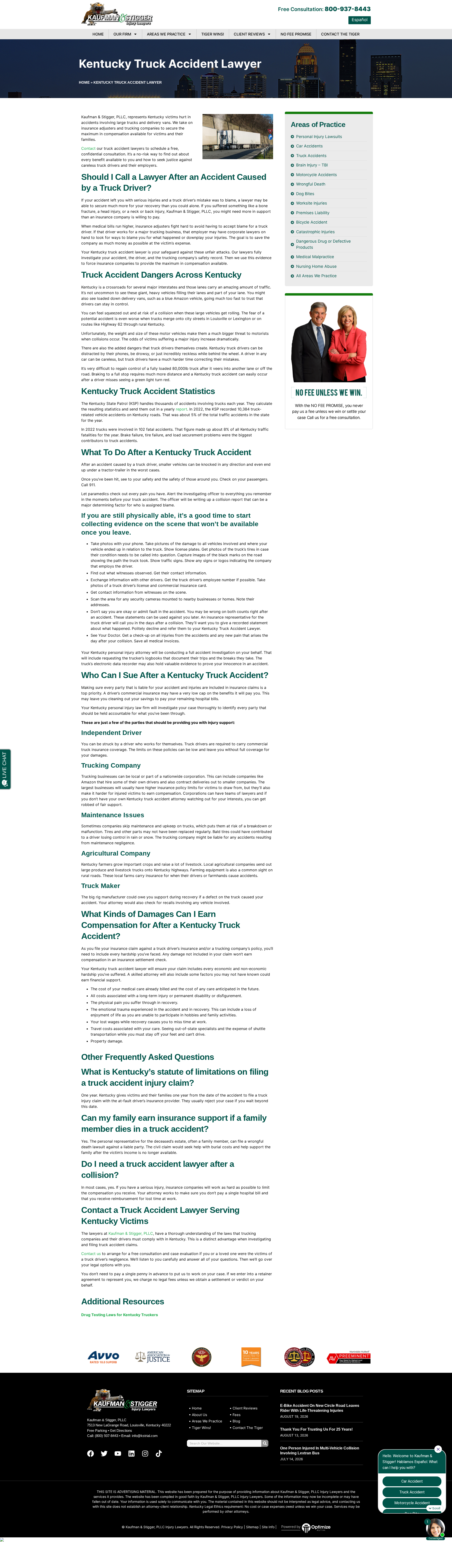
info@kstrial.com (145, 1436)
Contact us (91, 1253)
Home (98, 34)
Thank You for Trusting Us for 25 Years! (316, 1429)
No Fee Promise (296, 34)
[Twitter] (104, 1453)
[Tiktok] (158, 1453)
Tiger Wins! (212, 34)
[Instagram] (145, 1453)
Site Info (268, 1527)
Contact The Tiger (340, 34)
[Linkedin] (131, 1453)
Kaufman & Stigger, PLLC (131, 1233)
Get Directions (121, 1431)
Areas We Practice (166, 34)
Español (359, 19)
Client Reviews (249, 34)
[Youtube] (118, 1453)
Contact (88, 148)
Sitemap (252, 1527)
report (181, 409)
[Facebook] (90, 1453)
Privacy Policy (232, 1527)
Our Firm (122, 34)
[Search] (264, 1443)
